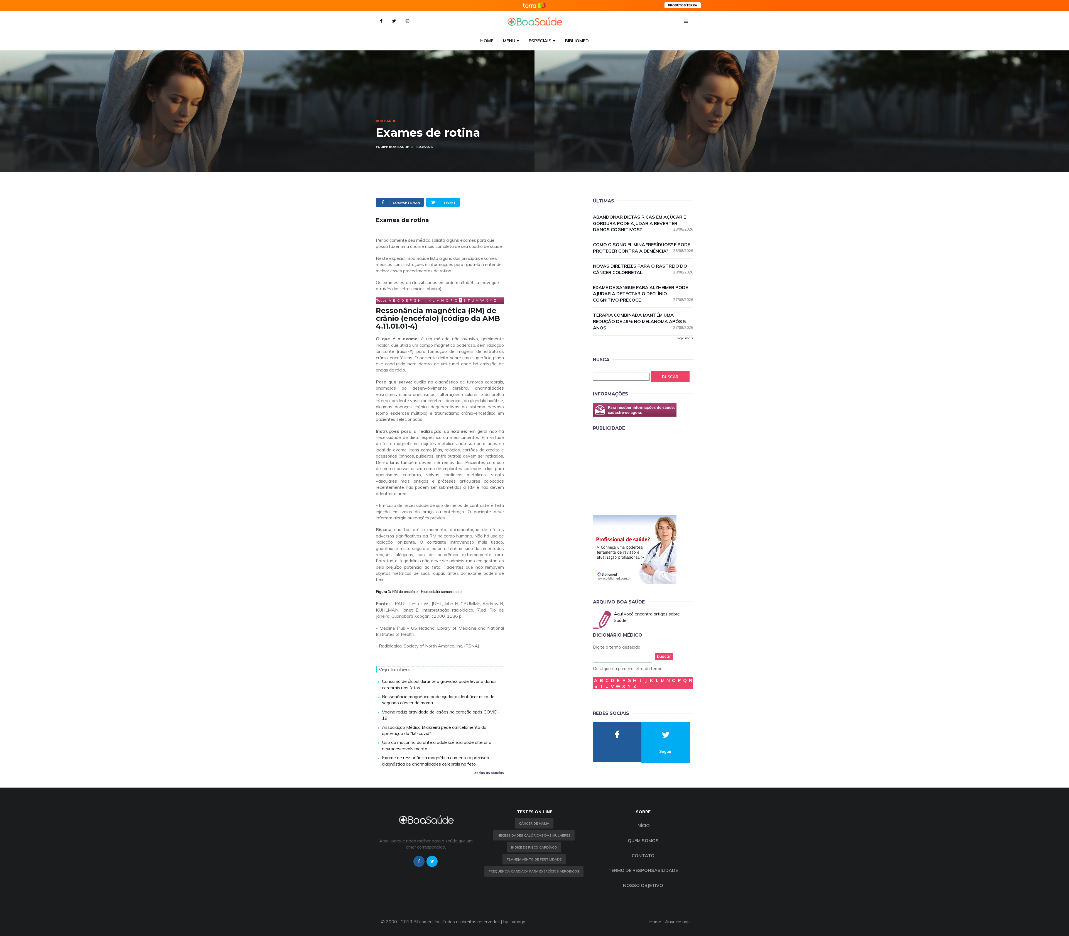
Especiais (540, 40)
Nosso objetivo (643, 885)
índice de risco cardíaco (534, 847)
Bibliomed (577, 40)
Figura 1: (384, 592)
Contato (643, 855)
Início (643, 825)
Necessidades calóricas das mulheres (533, 835)
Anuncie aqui (677, 921)
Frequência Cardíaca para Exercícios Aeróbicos (534, 871)
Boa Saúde (386, 121)
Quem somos (643, 840)
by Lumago (514, 921)
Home (486, 40)
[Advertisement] (634, 472)
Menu (509, 40)
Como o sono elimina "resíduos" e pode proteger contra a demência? (643, 248)
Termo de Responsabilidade (643, 870)
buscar (664, 656)
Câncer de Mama (534, 823)
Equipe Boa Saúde (392, 147)
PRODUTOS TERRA (682, 5)
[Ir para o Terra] (534, 5)
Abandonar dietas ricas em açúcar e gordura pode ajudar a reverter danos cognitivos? (643, 223)
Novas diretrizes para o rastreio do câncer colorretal (643, 269)
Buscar (670, 376)
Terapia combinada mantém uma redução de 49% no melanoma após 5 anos (643, 321)
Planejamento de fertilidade (534, 859)
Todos (381, 300)
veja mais (685, 338)
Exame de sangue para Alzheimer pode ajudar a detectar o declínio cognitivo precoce (643, 294)
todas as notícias (489, 773)
